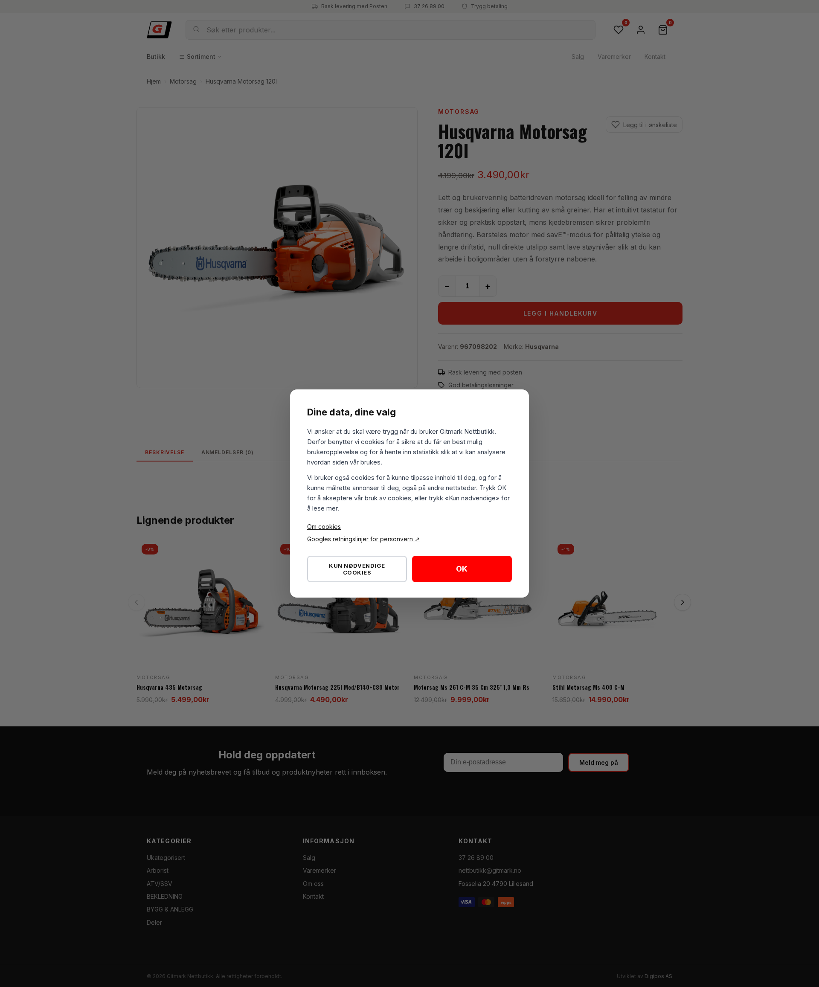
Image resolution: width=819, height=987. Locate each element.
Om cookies (324, 526)
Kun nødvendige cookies (357, 569)
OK (462, 568)
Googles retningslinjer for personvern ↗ (363, 539)
